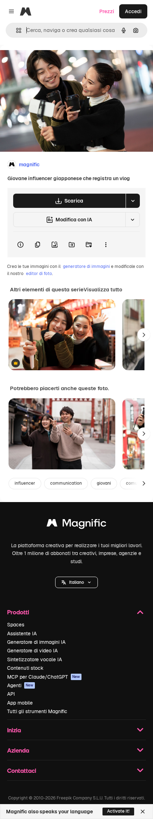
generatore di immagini (86, 266)
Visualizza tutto (103, 289)
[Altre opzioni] (106, 244)
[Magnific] (76, 524)
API (11, 694)
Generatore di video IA (32, 650)
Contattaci (21, 770)
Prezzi (106, 11)
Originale (47, 61)
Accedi (133, 11)
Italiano (76, 582)
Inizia (14, 730)
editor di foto (39, 273)
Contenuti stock (25, 668)
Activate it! (118, 811)
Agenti (20, 685)
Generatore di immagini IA (36, 642)
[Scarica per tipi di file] (133, 201)
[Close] (142, 811)
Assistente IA (22, 633)
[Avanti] (143, 334)
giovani (104, 483)
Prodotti (18, 612)
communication (66, 483)
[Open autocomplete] (16, 30)
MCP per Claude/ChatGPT (43, 677)
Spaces (15, 624)
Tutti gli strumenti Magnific (37, 711)
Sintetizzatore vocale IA (34, 659)
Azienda (18, 750)
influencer (25, 483)
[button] (76, 582)
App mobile (20, 703)
